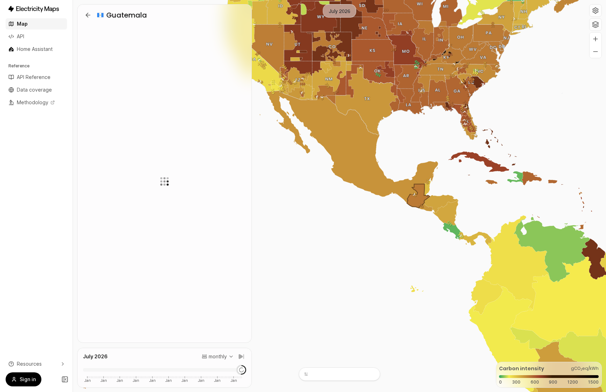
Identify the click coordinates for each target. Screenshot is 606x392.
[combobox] (217, 356)
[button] (595, 10)
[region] (339, 196)
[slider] (241, 370)
